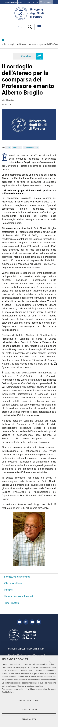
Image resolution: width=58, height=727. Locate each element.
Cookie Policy (7, 692)
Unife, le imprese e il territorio (19, 596)
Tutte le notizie (11, 603)
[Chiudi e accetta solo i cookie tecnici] (50, 662)
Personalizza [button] (29, 719)
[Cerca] (29, 27)
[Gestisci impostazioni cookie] (55, 363)
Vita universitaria (13, 583)
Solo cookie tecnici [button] (29, 700)
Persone (3, 41)
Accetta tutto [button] (29, 710)
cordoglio (17, 147)
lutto (8, 147)
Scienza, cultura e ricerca (17, 576)
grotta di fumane (30, 147)
